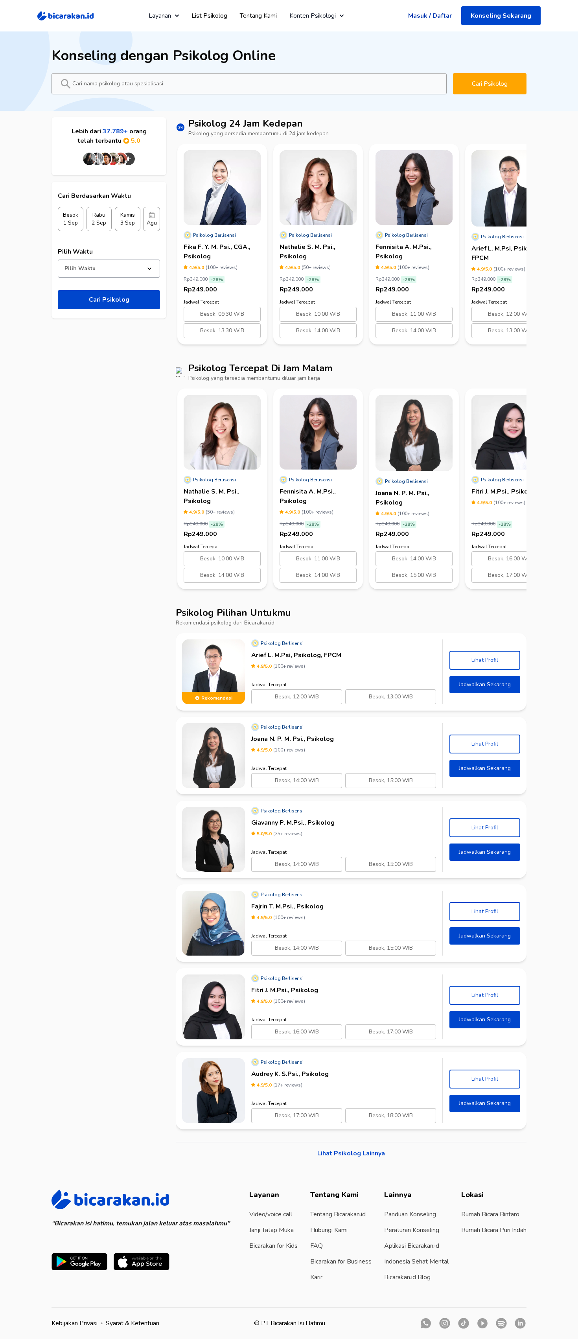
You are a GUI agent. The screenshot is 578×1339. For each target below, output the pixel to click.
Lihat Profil (484, 660)
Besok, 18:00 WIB (391, 1115)
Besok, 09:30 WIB (222, 314)
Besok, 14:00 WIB (318, 330)
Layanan (160, 15)
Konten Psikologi (312, 15)
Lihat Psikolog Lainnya (351, 1153)
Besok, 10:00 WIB (318, 314)
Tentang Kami (258, 15)
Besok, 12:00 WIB (510, 314)
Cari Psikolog (490, 83)
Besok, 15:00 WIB (414, 575)
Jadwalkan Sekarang (485, 684)
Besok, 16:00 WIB (510, 558)
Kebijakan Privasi (75, 1323)
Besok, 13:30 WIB (222, 330)
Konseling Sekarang (501, 15)
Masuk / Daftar (430, 15)
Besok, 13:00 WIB (510, 330)
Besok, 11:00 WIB (414, 314)
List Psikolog (209, 15)
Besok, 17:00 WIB (510, 575)
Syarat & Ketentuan (132, 1323)
